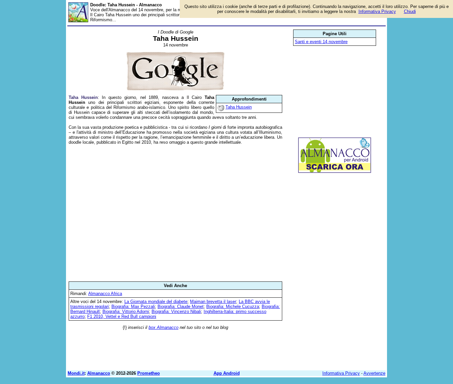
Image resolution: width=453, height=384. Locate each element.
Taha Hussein (239, 107)
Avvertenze (374, 373)
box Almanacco (163, 327)
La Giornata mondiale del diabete (155, 301)
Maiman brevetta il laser (213, 301)
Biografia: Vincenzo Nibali (176, 311)
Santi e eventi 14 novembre (321, 41)
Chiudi (410, 11)
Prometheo (148, 373)
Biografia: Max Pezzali (133, 306)
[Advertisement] (175, 213)
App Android (227, 373)
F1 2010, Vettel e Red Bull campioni (121, 316)
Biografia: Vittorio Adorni (125, 311)
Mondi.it (76, 373)
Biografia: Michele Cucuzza (232, 306)
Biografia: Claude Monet (181, 306)
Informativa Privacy (341, 373)
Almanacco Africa (105, 293)
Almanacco (98, 373)
